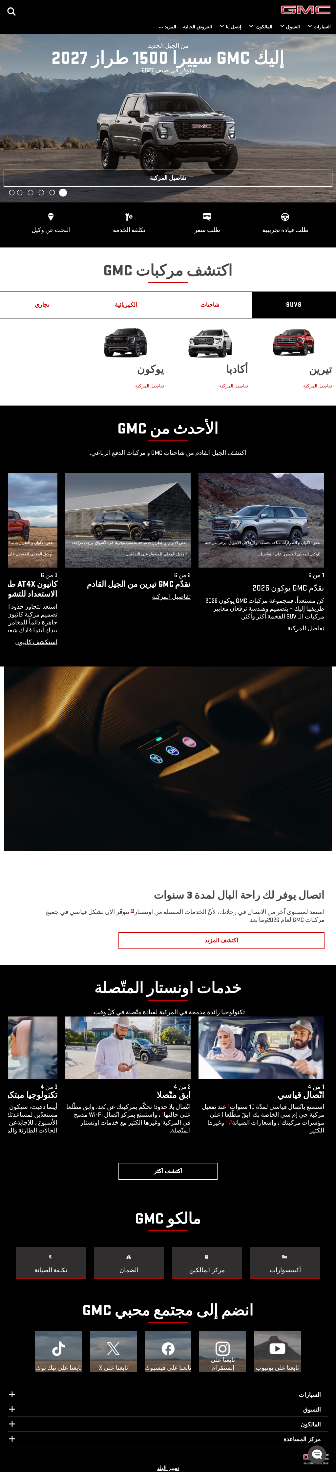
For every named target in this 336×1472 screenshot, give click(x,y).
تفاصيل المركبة (317, 386)
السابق (328, 118)
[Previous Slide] (16, 563)
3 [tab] (41, 193)
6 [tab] (12, 193)
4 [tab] (31, 193)
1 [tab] (63, 192)
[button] (171, 597)
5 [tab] (19, 193)
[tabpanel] (168, 118)
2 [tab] (52, 193)
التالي (8, 118)
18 (132, 911)
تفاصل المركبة (305, 628)
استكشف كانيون (36, 642)
